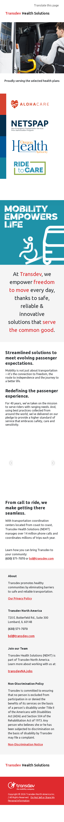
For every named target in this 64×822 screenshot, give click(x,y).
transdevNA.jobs (20, 671)
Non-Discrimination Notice (25, 744)
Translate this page (46, 5)
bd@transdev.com (41, 558)
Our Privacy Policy (20, 598)
